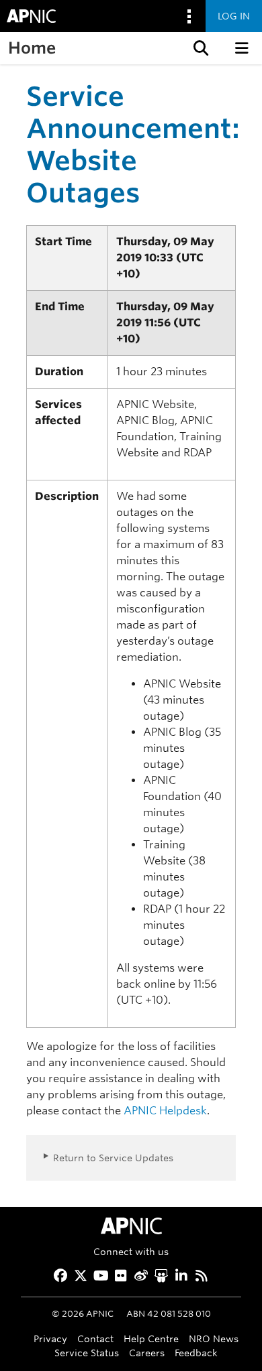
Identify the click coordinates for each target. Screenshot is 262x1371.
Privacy (50, 1338)
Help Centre (151, 1338)
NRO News (213, 1338)
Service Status (86, 1352)
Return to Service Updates (113, 1157)
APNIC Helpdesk (165, 1110)
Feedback (196, 1352)
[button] (199, 48)
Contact (95, 1338)
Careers (147, 1352)
